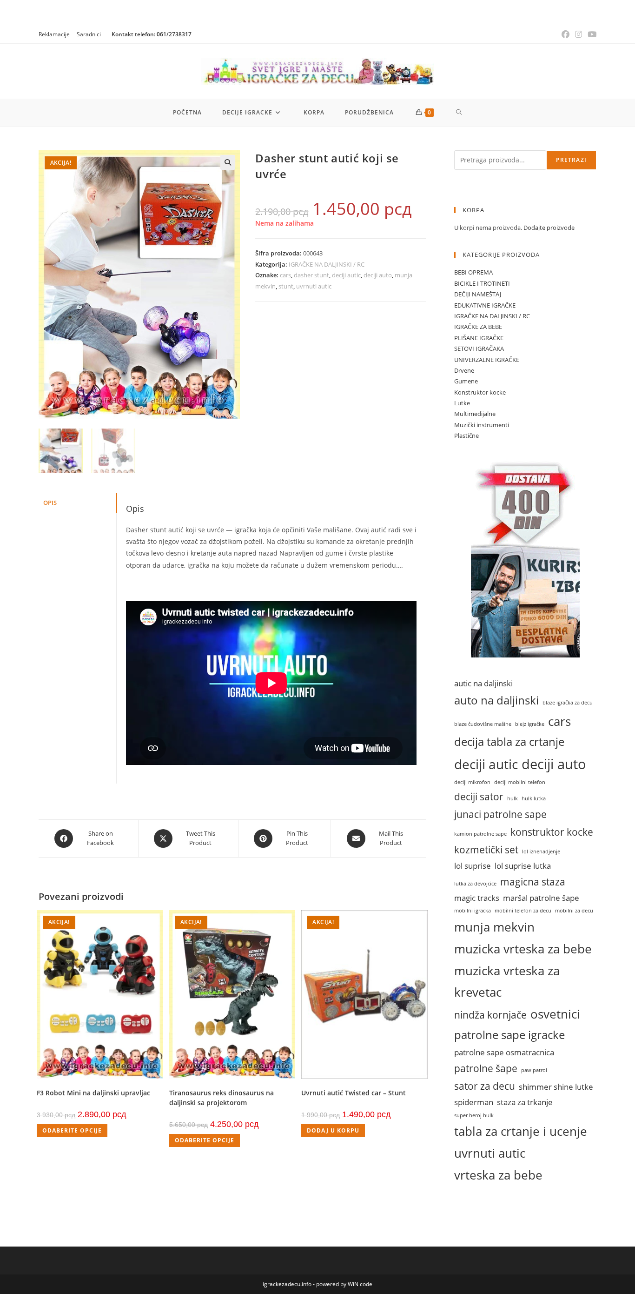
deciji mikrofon (472, 782)
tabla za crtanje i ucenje (520, 1131)
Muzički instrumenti (481, 425)
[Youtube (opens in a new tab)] (590, 34)
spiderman (473, 1102)
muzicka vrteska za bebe (523, 948)
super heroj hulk (474, 1115)
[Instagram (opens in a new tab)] (578, 34)
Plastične (466, 435)
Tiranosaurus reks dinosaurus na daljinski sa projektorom (221, 1097)
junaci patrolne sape (500, 814)
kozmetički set (486, 849)
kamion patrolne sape (480, 834)
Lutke (462, 403)
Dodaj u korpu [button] (333, 1130)
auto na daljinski (496, 700)
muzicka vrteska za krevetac (507, 981)
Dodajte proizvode (549, 227)
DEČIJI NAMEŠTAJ (477, 294)
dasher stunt (311, 275)
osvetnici (555, 1014)
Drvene (464, 370)
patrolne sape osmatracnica (504, 1052)
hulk (512, 798)
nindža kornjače (490, 1014)
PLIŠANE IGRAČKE (478, 338)
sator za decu (484, 1086)
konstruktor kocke (551, 831)
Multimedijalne (475, 413)
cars (285, 275)
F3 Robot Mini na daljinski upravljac (93, 1092)
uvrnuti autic (313, 286)
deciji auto (378, 275)
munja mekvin (494, 927)
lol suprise (472, 865)
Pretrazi (571, 160)
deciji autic (346, 275)
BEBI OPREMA (473, 272)
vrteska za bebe (498, 1175)
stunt (285, 286)
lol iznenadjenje (541, 851)
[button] (227, 162)
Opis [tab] (50, 503)
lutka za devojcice (475, 883)
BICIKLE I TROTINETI (482, 283)
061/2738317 (174, 34)
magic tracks (476, 897)
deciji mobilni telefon (519, 782)
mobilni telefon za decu (523, 910)
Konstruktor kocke (480, 392)
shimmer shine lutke (556, 1086)
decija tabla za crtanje (509, 741)
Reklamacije (54, 34)
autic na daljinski (483, 683)
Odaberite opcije (72, 1130)
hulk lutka (534, 798)
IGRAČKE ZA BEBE (478, 326)
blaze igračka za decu (567, 702)
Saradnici (89, 34)
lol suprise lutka (523, 865)
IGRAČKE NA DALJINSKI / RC (326, 264)
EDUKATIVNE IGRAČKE (485, 305)
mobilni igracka (472, 910)
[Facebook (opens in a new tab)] (565, 34)
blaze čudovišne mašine (482, 724)
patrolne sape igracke (509, 1034)
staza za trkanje (525, 1102)
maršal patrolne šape (541, 897)
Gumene (466, 381)
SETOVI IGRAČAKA (479, 348)
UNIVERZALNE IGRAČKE (486, 359)
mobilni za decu (574, 910)
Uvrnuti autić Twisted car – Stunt (353, 1092)
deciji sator (478, 796)
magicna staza (532, 881)
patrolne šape (485, 1068)
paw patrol (534, 1070)
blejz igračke (529, 724)
